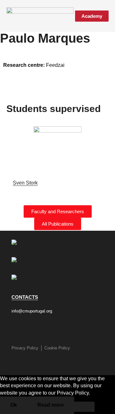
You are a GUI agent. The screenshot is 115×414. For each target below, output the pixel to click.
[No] (84, 407)
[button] (68, 16)
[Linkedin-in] (62, 328)
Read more (50, 405)
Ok (13, 405)
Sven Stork (25, 183)
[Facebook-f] (14, 328)
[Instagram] (30, 328)
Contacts (25, 297)
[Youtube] (78, 328)
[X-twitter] (46, 328)
